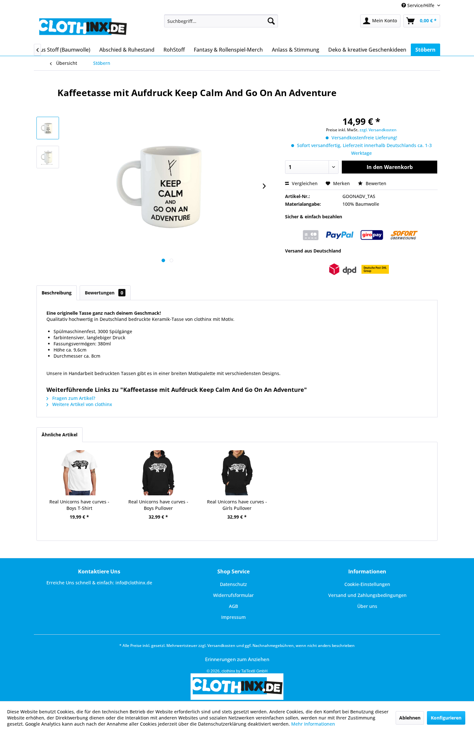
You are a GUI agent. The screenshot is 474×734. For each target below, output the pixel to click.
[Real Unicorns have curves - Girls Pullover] (237, 472)
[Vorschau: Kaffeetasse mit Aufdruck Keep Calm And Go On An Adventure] (47, 128)
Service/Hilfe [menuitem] (421, 5)
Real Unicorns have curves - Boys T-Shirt (79, 505)
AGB (233, 606)
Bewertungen (104, 293)
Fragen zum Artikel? (73, 398)
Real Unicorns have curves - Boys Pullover (158, 505)
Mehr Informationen (313, 724)
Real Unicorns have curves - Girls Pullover (237, 505)
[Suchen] (271, 21)
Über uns (367, 606)
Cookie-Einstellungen (367, 584)
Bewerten (375, 183)
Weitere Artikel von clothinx (81, 404)
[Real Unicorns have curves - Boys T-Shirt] (79, 472)
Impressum (233, 617)
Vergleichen (304, 183)
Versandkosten (221, 645)
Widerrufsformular (233, 595)
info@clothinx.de (133, 583)
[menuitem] (221, 21)
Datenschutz (233, 584)
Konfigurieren (446, 718)
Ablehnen (409, 718)
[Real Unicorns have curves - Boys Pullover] (158, 472)
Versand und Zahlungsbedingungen (367, 595)
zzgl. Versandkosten (378, 130)
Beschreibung (57, 293)
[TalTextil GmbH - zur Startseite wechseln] (82, 27)
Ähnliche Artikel (59, 434)
